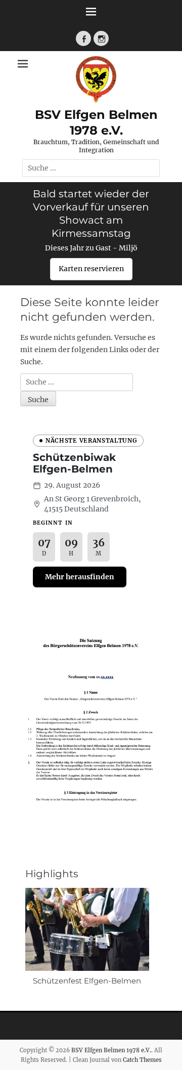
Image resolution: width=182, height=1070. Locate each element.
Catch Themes (142, 1059)
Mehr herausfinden (79, 576)
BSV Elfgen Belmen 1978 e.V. (111, 1050)
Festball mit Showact (92, 981)
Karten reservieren (91, 268)
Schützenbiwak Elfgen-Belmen (74, 463)
